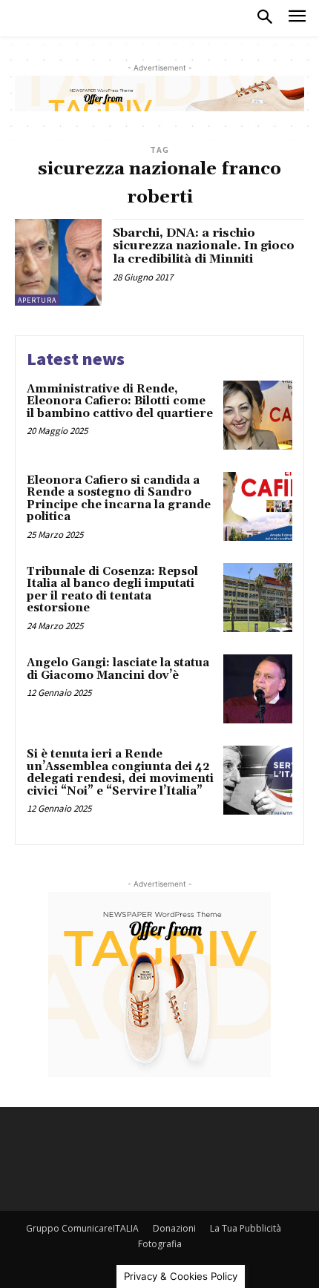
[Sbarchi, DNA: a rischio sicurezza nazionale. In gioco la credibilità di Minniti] (58, 262)
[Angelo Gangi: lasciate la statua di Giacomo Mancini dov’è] (257, 688)
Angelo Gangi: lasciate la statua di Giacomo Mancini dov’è (118, 669)
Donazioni (174, 1228)
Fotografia (160, 1244)
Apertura (37, 300)
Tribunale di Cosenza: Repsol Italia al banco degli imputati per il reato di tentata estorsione (112, 590)
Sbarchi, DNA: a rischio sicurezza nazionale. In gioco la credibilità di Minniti (204, 246)
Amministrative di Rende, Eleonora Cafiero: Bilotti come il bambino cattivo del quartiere (120, 401)
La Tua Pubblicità (245, 1228)
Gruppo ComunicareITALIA (82, 1228)
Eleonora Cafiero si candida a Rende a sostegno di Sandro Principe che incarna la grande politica (119, 499)
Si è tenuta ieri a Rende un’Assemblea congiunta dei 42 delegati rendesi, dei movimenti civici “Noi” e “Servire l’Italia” (120, 772)
